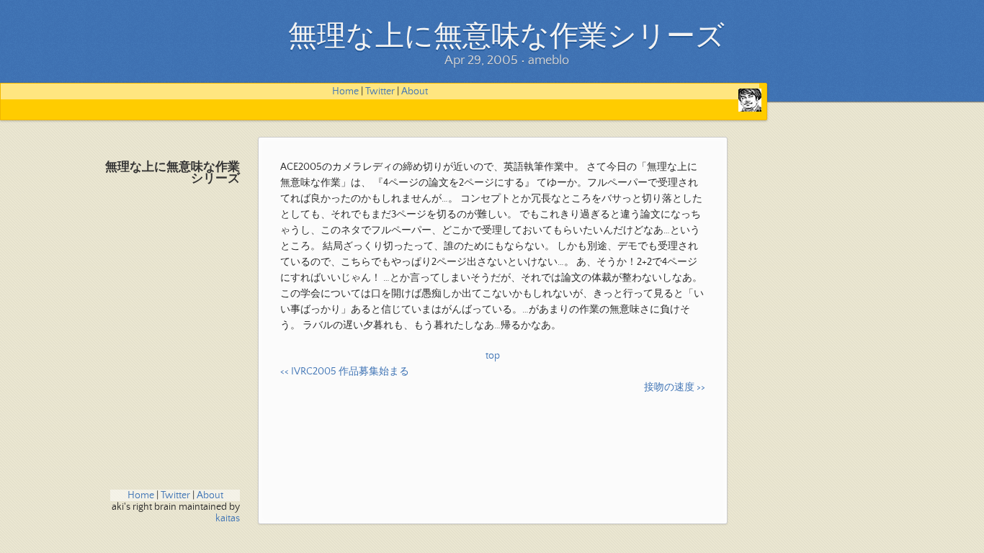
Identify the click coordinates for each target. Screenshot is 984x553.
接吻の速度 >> (674, 387)
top (493, 355)
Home (345, 91)
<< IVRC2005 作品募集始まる (344, 371)
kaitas (227, 518)
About (414, 91)
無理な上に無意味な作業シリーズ (172, 173)
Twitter (380, 91)
